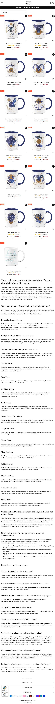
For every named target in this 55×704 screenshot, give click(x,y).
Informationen (27, 682)
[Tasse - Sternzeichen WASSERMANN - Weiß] (14, 122)
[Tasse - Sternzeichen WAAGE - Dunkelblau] (40, 122)
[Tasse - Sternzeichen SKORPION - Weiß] (14, 49)
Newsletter (27, 692)
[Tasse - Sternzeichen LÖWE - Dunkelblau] (13, 238)
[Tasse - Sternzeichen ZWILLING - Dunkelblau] (40, 161)
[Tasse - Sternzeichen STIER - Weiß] (42, 49)
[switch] (4, 695)
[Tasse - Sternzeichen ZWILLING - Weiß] (42, 161)
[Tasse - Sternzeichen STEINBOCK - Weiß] (42, 86)
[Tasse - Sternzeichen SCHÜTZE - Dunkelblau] (13, 86)
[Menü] (7, 686)
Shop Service (27, 678)
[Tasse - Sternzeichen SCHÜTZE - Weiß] (14, 86)
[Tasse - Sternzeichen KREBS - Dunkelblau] (13, 198)
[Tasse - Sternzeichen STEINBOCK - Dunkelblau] (40, 86)
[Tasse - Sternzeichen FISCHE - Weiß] (42, 238)
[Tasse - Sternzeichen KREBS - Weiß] (14, 198)
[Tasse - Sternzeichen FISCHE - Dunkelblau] (40, 238)
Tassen (47, 280)
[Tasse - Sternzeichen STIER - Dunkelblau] (40, 49)
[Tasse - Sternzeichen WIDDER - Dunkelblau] (40, 199)
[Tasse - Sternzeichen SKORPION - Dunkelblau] (13, 49)
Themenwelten (27, 687)
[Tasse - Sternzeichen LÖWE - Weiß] (14, 238)
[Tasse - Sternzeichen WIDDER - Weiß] (42, 199)
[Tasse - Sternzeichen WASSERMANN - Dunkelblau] (13, 122)
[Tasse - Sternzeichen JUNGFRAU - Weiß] (14, 161)
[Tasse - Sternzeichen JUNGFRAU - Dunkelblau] (13, 161)
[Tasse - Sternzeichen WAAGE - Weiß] (42, 122)
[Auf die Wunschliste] (25, 40)
